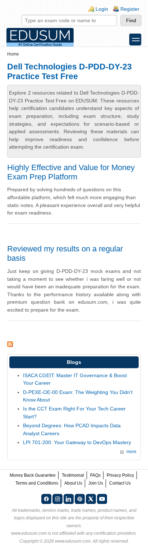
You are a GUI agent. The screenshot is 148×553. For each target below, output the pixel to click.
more (131, 451)
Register (129, 9)
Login (102, 9)
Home (13, 54)
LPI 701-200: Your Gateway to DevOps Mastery (77, 442)
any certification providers (111, 533)
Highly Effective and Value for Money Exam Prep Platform (71, 172)
